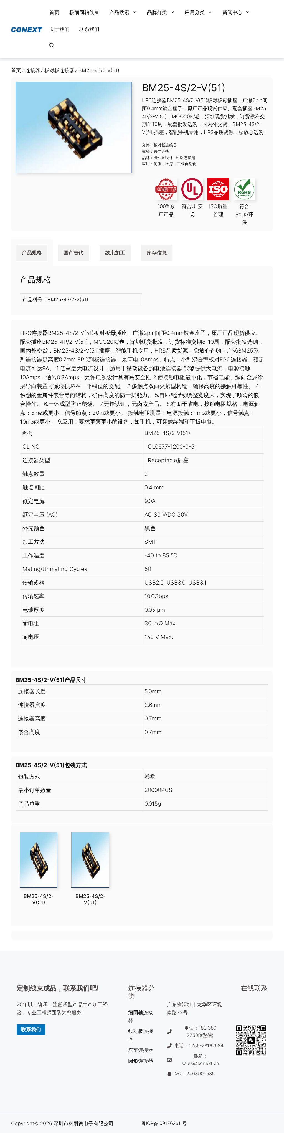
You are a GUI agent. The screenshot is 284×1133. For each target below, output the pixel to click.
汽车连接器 (140, 1050)
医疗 (169, 163)
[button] (51, 45)
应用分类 (195, 12)
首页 (54, 12)
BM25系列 (163, 157)
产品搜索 (119, 12)
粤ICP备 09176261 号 (164, 1123)
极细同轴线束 (84, 12)
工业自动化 (186, 163)
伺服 (157, 163)
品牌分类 (157, 12)
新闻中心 (232, 12)
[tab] (32, 252)
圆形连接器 (140, 1061)
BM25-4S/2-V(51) (39, 899)
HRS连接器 (185, 157)
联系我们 (89, 29)
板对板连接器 (165, 145)
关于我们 (59, 29)
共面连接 (161, 151)
